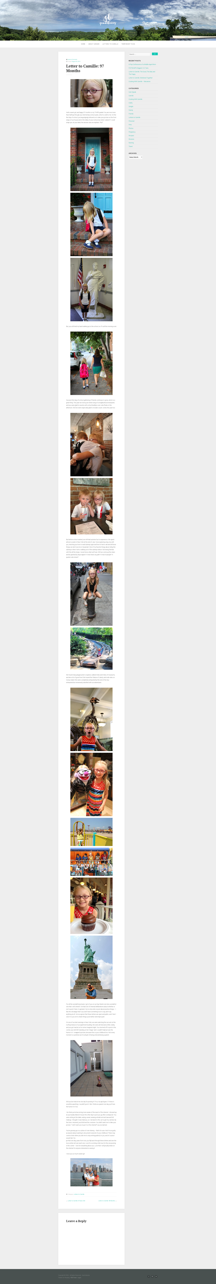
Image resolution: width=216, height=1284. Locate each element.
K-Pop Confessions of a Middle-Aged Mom (142, 64)
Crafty (130, 103)
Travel (131, 146)
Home (83, 44)
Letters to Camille (110, 44)
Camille (131, 96)
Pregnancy (132, 132)
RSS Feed (74, 1277)
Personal (131, 121)
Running (131, 143)
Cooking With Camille (135, 99)
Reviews (131, 139)
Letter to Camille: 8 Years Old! (76, 1201)
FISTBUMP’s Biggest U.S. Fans (138, 68)
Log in (79, 1277)
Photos (131, 128)
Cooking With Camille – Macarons (139, 81)
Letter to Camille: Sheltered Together (140, 78)
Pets (130, 125)
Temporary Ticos (128, 44)
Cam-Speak (132, 92)
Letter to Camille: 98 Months (106, 1201)
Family (131, 110)
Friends (131, 114)
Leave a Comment (72, 59)
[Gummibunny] (108, 20)
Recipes (131, 135)
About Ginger (93, 44)
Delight (131, 106)
